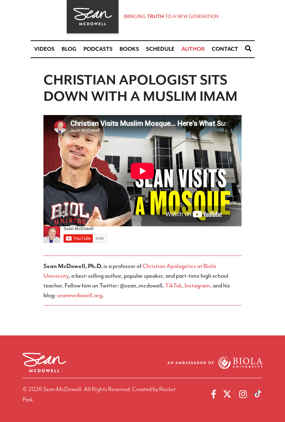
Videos (44, 49)
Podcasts (98, 49)
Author (193, 49)
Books (129, 49)
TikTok (173, 285)
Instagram (197, 285)
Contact (225, 49)
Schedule (160, 49)
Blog (69, 49)
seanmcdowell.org (79, 295)
